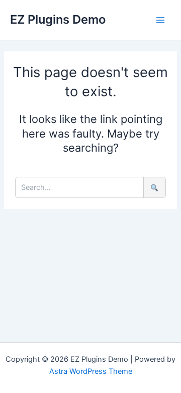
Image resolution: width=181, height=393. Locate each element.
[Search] (154, 187)
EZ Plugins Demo (58, 19)
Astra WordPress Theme (90, 371)
